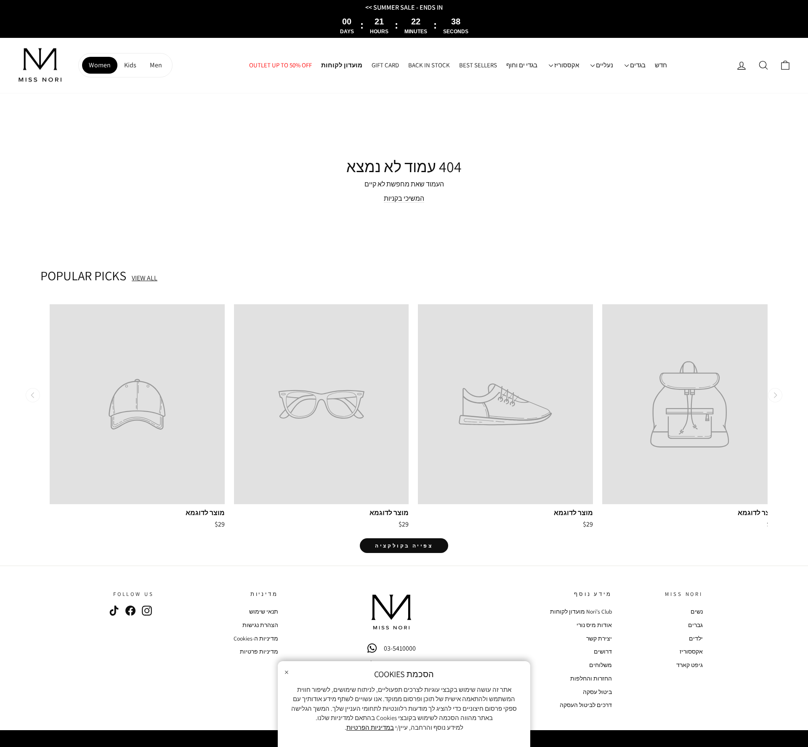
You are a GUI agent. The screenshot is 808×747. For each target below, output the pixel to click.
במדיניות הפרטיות (370, 727)
